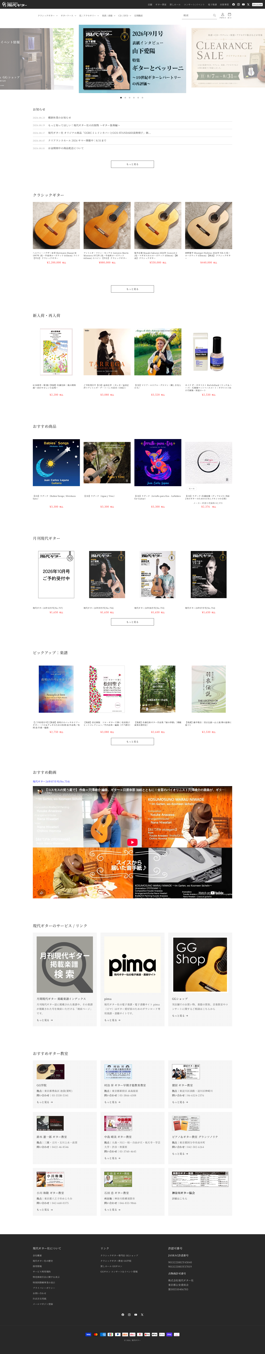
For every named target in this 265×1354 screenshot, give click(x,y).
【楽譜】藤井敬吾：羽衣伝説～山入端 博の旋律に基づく (208, 723)
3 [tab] (129, 97)
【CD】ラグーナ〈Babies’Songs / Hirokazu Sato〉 (54, 497)
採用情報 (37, 1266)
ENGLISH (257, 4)
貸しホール (175, 4)
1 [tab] (121, 97)
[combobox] (199, 15)
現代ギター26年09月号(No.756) (99, 608)
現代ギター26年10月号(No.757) (48, 608)
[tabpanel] (132, 59)
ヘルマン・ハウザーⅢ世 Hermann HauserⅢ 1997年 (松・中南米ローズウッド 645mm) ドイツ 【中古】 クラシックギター (56, 256)
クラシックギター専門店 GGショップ (119, 1255)
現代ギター (136, 1340)
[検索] (214, 15)
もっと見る (132, 164)
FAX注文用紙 (39, 1298)
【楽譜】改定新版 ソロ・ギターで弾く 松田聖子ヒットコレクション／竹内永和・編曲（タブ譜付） (107, 723)
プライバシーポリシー (44, 1287)
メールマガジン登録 (43, 1303)
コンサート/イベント (194, 4)
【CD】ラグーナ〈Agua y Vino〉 (100, 496)
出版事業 (224, 4)
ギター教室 (161, 4)
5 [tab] (138, 97)
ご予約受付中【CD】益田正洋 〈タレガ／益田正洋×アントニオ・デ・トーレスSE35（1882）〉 (106, 386)
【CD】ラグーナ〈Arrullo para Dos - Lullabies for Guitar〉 (157, 497)
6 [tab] (142, 97)
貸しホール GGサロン (111, 1266)
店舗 (150, 4)
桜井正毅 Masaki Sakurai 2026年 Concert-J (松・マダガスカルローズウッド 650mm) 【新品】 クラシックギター (156, 256)
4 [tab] (134, 97)
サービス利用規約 (42, 1271)
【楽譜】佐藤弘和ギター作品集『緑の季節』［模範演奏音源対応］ (157, 723)
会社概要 (37, 1255)
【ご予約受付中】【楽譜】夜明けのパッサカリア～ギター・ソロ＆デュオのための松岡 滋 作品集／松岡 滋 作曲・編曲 (56, 725)
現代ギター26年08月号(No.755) (149, 608)
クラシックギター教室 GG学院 (115, 1260)
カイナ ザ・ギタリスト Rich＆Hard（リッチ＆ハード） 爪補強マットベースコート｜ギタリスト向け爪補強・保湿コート (208, 388)
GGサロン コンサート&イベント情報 (119, 1271)
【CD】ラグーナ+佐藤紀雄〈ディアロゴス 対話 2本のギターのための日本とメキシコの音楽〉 (208, 497)
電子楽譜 (212, 4)
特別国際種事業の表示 (44, 1282)
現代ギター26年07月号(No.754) (200, 608)
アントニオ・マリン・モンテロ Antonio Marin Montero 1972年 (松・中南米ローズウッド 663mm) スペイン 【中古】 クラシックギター (106, 256)
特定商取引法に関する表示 (46, 1276)
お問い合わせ (39, 1293)
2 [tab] (125, 97)
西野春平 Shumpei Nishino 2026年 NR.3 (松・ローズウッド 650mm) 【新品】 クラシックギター (208, 256)
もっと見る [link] (110, 1020)
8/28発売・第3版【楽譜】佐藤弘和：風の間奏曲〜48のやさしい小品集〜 (54, 386)
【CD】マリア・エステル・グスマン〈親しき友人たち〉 (157, 386)
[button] (47, 15)
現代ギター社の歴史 (43, 1260)
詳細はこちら (179, 1198)
